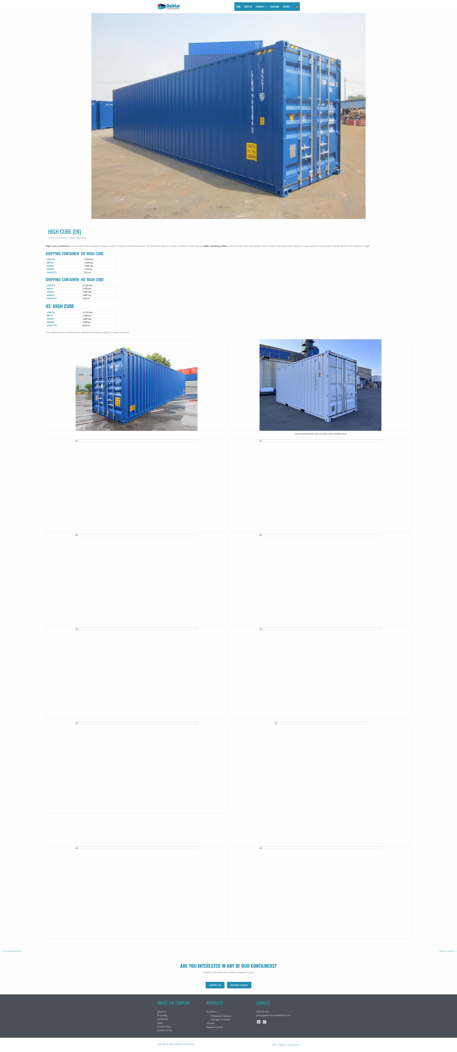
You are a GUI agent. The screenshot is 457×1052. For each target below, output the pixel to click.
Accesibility (162, 1019)
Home (238, 6)
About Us (248, 6)
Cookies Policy (164, 1030)
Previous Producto (11, 951)
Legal (159, 1023)
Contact (286, 6)
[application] (265, 6)
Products (260, 6)
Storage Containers (221, 1019)
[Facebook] (258, 1021)
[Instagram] (264, 1021)
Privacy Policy (164, 1026)
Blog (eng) (274, 6)
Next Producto (448, 951)
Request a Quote (215, 1027)
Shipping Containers (221, 1016)
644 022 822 (262, 1011)
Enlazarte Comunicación (289, 1045)
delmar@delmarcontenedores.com (273, 1015)
